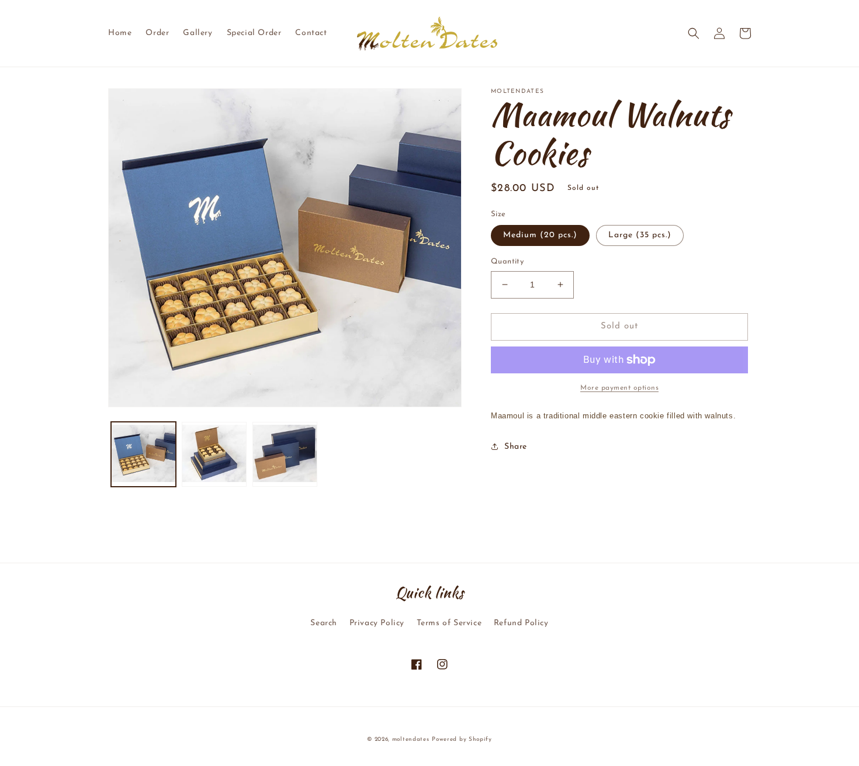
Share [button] (515, 446)
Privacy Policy (376, 623)
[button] (693, 33)
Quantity (507, 261)
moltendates (411, 739)
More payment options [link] (619, 387)
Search (323, 623)
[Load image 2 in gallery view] (214, 454)
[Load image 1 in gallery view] (143, 454)
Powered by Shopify (462, 739)
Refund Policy (521, 623)
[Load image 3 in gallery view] (284, 454)
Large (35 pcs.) (639, 235)
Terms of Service (449, 623)
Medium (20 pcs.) (540, 235)
